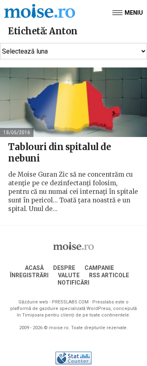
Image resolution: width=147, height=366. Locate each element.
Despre (64, 268)
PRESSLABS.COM (70, 302)
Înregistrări (29, 275)
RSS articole (109, 275)
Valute (69, 275)
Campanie (99, 268)
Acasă (34, 268)
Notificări (73, 282)
